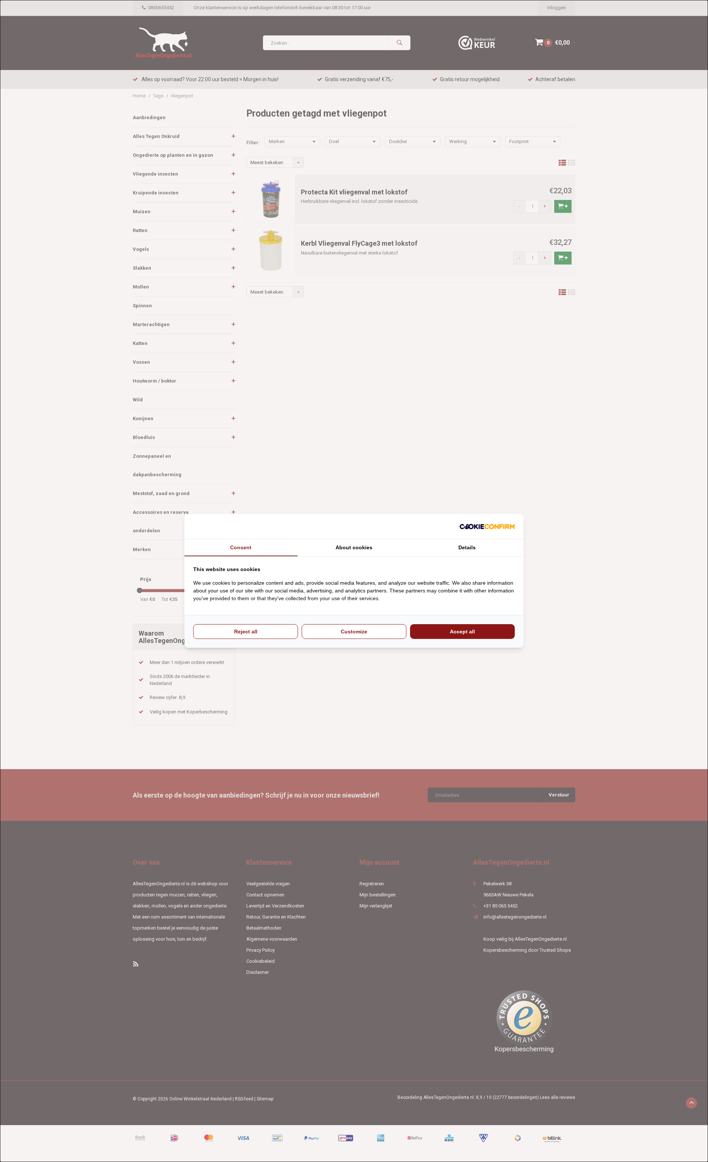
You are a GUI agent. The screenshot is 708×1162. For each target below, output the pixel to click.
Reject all (245, 631)
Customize (354, 631)
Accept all (462, 631)
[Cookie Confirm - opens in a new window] (487, 526)
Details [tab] (467, 547)
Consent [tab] (240, 547)
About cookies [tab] (354, 547)
